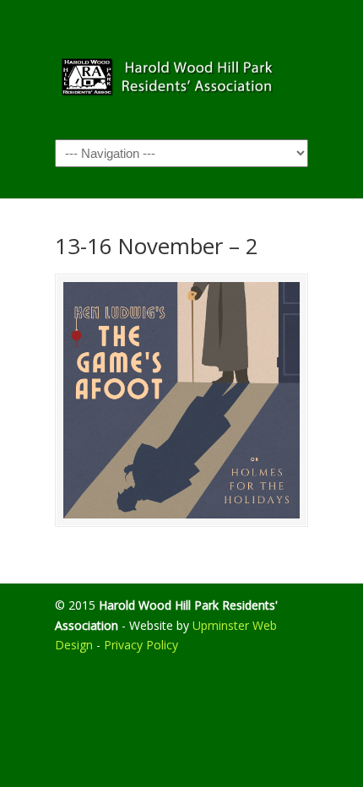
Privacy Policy (141, 645)
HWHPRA (181, 68)
